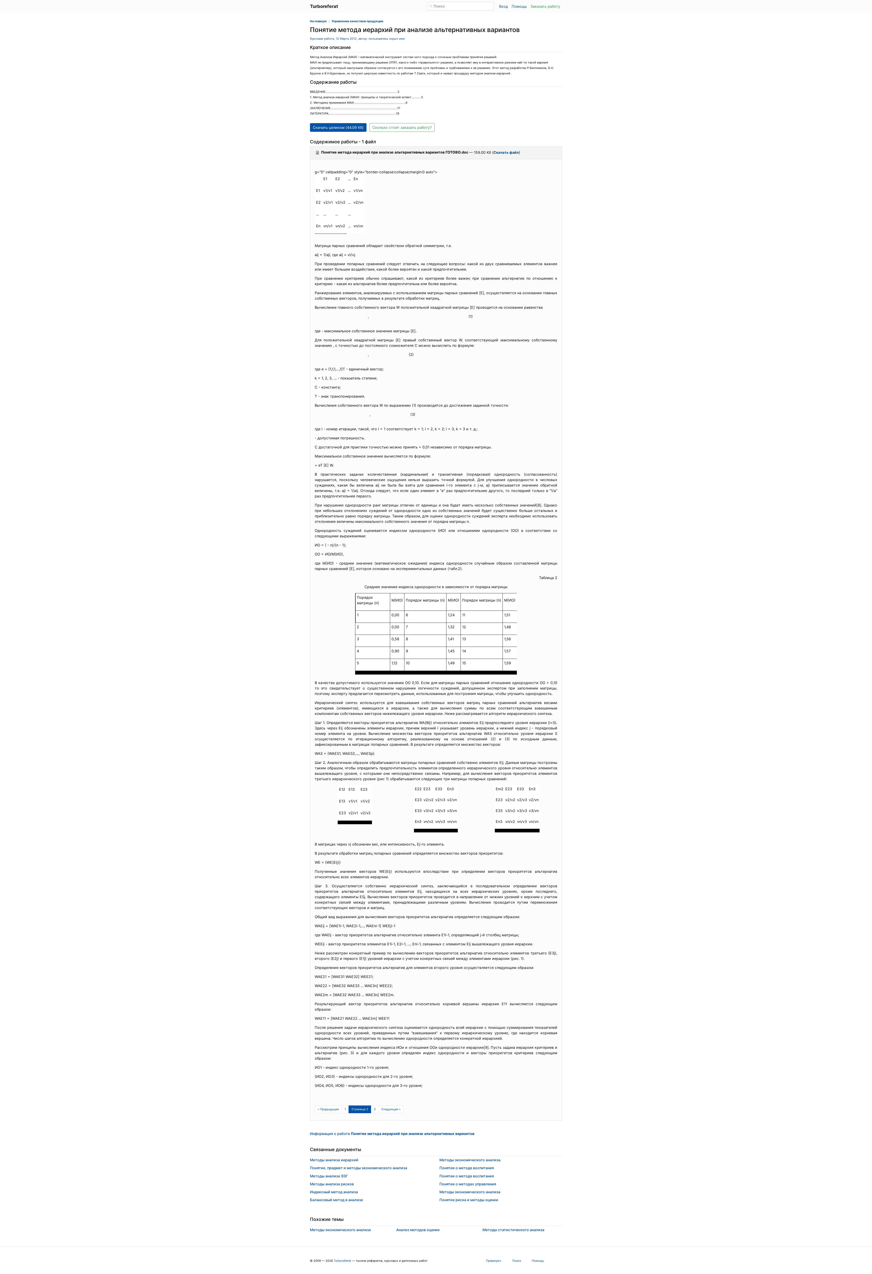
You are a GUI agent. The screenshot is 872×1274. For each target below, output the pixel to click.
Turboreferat (342, 1260)
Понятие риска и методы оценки (468, 1200)
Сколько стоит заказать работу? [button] (402, 127)
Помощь (519, 6)
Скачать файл (506, 152)
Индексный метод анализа (334, 1192)
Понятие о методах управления (467, 1184)
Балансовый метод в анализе (336, 1200)
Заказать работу (545, 6)
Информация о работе (392, 1133)
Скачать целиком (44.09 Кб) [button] (338, 127)
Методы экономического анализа (469, 1192)
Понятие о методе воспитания (466, 1168)
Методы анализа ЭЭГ (329, 1176)
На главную (318, 21)
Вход (503, 6)
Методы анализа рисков (332, 1184)
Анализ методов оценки (418, 1230)
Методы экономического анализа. (470, 1160)
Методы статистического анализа (513, 1230)
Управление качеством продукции (357, 21)
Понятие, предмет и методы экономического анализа (358, 1168)
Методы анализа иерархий (334, 1160)
